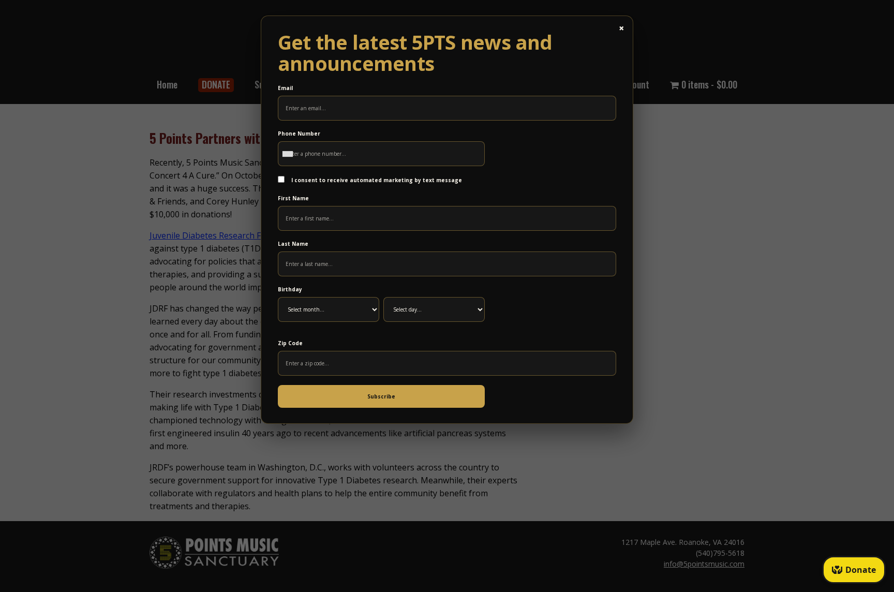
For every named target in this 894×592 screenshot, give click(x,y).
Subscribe (381, 396)
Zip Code (290, 343)
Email (285, 88)
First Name (293, 198)
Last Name (293, 243)
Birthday (290, 289)
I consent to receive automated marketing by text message (376, 180)
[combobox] (290, 154)
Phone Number (299, 133)
